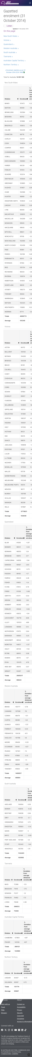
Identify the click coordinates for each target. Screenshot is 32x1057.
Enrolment (23, 99)
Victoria (6, 40)
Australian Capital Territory (14, 60)
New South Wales (10, 36)
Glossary (4, 1013)
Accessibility (21, 1007)
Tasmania (7, 56)
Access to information (24, 1021)
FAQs (2, 1010)
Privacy (19, 1010)
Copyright (20, 1016)
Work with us (5, 1004)
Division (7, 99)
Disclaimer (20, 1019)
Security (20, 1013)
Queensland (8, 44)
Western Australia (10, 48)
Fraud (3, 1007)
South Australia (9, 52)
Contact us (20, 1004)
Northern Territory (10, 65)
